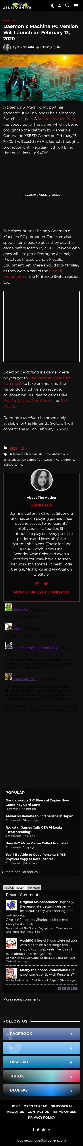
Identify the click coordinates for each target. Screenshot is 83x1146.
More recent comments (21, 999)
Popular (34, 887)
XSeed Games (14, 464)
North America (65, 459)
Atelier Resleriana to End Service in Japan (39, 816)
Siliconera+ (62, 1106)
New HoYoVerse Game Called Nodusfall (37, 843)
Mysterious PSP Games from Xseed (28, 459)
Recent (21, 887)
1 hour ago (33, 931)
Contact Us (38, 1112)
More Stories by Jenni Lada (41, 592)
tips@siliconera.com (50, 1140)
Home (15, 1106)
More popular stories (22, 872)
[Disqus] (41, 657)
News (7, 20)
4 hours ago (21, 961)
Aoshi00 (26, 940)
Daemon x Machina (24, 454)
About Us (15, 1112)
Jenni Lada (25, 47)
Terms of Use (64, 1112)
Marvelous (61, 454)
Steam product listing (57, 119)
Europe (46, 454)
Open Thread (36, 1106)
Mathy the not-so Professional (44, 970)
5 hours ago (67, 980)
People (9, 887)
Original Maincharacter (39, 902)
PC (14, 20)
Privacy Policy (41, 1118)
